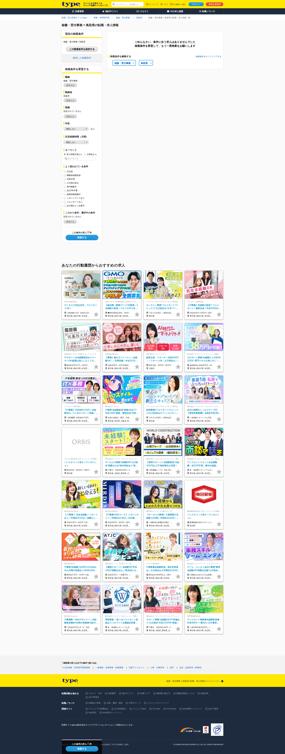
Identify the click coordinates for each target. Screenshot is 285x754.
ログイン (196, 4)
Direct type (171, 709)
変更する (70, 85)
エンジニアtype (139, 709)
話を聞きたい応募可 (76, 206)
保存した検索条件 (82, 58)
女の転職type (120, 709)
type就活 (92, 712)
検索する (82, 237)
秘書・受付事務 (122, 63)
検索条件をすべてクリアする (209, 56)
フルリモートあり (75, 202)
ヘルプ (165, 4)
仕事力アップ (135, 703)
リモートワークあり (76, 198)
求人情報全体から (74, 154)
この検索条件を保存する (82, 49)
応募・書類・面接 (115, 703)
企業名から (92, 154)
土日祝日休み (73, 183)
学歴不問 (71, 179)
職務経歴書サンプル (185, 693)
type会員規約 (105, 744)
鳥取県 (144, 63)
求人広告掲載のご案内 (120, 744)
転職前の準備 (94, 703)
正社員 (70, 171)
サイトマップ (153, 4)
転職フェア (145, 693)
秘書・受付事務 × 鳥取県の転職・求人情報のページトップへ (193, 681)
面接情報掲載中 (74, 194)
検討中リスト (128, 693)
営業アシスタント (137, 667)
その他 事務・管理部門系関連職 (76, 667)
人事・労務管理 (157, 667)
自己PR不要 (72, 190)
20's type (156, 709)
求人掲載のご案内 (179, 4)
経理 (172, 667)
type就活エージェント (112, 712)
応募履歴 (112, 693)
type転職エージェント (192, 709)
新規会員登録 (215, 4)
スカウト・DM (95, 693)
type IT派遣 (213, 709)
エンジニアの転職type (98, 709)
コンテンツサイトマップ (158, 703)
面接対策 (204, 693)
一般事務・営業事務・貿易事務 (109, 667)
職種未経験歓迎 (74, 175)
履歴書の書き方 (163, 693)
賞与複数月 (72, 187)
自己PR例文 (94, 697)
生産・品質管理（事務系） (191, 667)
